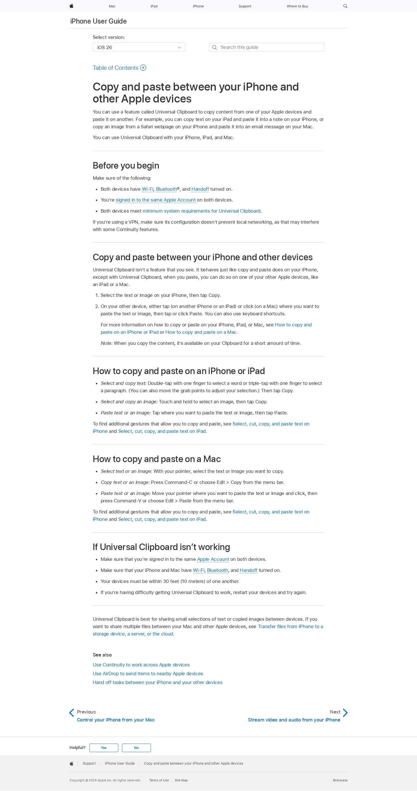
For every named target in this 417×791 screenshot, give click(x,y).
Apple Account (213, 559)
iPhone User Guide (98, 21)
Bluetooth (166, 189)
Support (89, 763)
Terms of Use (159, 780)
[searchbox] (267, 47)
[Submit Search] (215, 48)
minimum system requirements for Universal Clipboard (201, 211)
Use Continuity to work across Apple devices (141, 665)
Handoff (200, 189)
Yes (104, 748)
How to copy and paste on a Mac (201, 332)
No (136, 748)
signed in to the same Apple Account (156, 200)
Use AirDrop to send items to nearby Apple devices (148, 673)
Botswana (340, 780)
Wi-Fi (147, 189)
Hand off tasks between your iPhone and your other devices (158, 682)
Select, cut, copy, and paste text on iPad (162, 431)
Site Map (181, 780)
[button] (345, 6)
